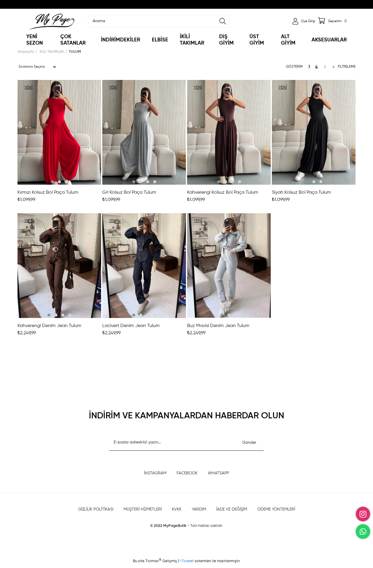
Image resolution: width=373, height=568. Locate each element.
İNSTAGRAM (155, 473)
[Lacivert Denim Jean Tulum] (144, 265)
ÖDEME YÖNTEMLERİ (276, 509)
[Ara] (223, 21)
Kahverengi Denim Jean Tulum (49, 326)
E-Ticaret (186, 561)
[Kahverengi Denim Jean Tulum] (59, 265)
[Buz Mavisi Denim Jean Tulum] (229, 265)
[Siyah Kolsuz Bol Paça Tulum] (314, 132)
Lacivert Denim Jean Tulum (131, 326)
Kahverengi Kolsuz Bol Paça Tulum (222, 192)
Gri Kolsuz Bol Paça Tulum (129, 192)
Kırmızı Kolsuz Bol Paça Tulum (47, 192)
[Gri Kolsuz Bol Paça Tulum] (144, 132)
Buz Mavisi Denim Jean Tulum (218, 326)
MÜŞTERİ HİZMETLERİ (143, 509)
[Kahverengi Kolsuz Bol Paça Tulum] (229, 132)
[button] (52, 182)
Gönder (249, 443)
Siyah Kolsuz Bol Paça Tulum (301, 192)
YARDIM (199, 509)
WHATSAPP (218, 473)
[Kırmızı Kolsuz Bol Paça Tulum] (59, 132)
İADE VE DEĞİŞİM (231, 509)
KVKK (177, 509)
